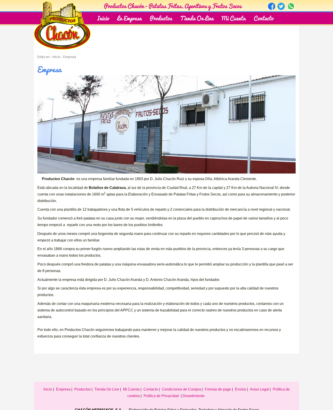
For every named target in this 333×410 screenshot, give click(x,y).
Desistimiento (194, 396)
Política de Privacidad (161, 396)
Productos (82, 389)
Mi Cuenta (234, 18)
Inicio (103, 18)
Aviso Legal (259, 389)
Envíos (240, 389)
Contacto (263, 18)
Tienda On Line (196, 18)
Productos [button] (161, 18)
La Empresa (129, 18)
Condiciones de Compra (181, 389)
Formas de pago (218, 389)
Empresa (63, 389)
